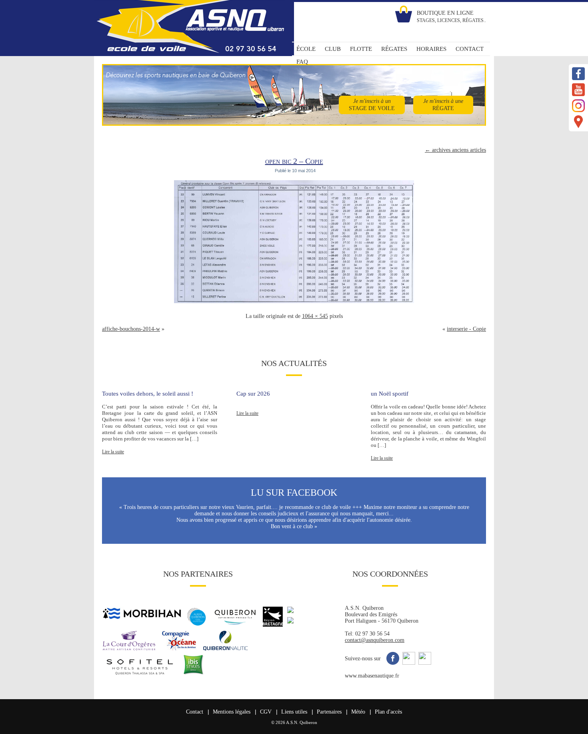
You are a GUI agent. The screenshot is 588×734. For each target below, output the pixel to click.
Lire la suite (113, 451)
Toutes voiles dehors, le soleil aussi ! (147, 393)
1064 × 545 (315, 316)
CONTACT (470, 49)
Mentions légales (231, 712)
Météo (358, 712)
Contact (194, 712)
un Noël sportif (389, 393)
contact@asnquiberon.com (374, 640)
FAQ (302, 61)
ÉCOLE (306, 49)
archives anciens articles (455, 150)
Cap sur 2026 (253, 393)
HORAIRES (431, 49)
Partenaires (329, 712)
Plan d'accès (388, 712)
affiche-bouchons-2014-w (131, 329)
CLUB (333, 49)
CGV (266, 712)
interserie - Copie (466, 329)
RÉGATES (394, 49)
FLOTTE (361, 49)
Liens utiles (294, 712)
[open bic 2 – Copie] (294, 303)
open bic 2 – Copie (294, 161)
